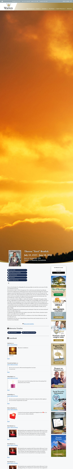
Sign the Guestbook (13, 275)
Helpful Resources (60, 8)
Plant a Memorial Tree (14, 280)
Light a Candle (12, 270)
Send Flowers (12, 277)
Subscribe (58, 272)
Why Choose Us (30, 8)
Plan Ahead (51, 8)
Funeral (38, 8)
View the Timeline (13, 332)
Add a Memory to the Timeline (15, 272)
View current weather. (29, 323)
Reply (8, 358)
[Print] (9, 283)
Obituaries (69, 8)
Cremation (44, 8)
